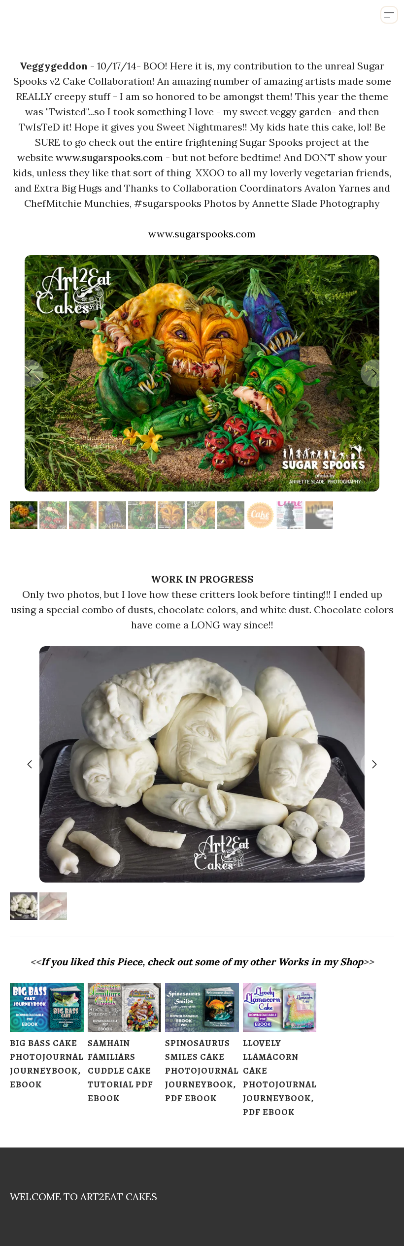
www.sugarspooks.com (109, 157)
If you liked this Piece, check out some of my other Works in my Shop (202, 961)
